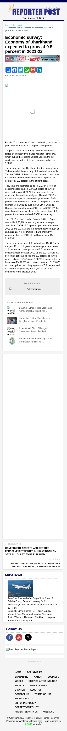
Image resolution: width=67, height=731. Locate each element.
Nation (38, 677)
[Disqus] (32, 400)
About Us (36, 690)
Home (7, 25)
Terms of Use (43, 694)
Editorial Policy (25, 703)
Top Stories (34, 672)
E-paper (20, 690)
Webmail (48, 711)
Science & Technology (43, 681)
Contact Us (22, 694)
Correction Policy (27, 707)
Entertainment (39, 685)
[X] (28, 637)
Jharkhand (17, 25)
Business (53, 677)
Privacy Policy (24, 698)
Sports (19, 685)
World (19, 681)
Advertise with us (26, 711)
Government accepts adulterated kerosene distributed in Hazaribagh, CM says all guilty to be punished (30, 551)
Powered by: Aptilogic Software (21, 721)
